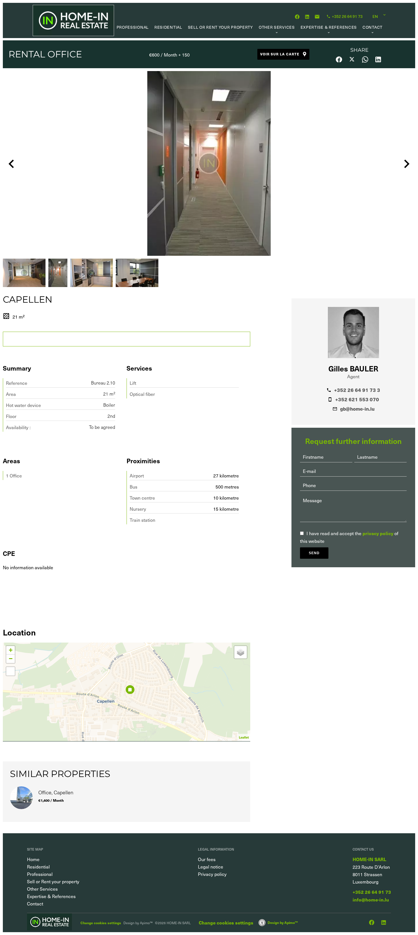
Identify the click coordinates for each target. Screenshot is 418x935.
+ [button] (11, 650)
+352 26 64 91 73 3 (357, 390)
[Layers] (240, 652)
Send (314, 553)
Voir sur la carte (279, 53)
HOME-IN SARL (369, 859)
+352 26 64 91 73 (372, 892)
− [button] (11, 658)
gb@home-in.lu (357, 408)
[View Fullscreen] (10, 671)
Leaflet (244, 737)
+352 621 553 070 (357, 399)
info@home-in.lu (371, 899)
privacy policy (378, 533)
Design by (283, 922)
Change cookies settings (100, 922)
